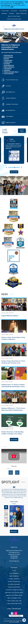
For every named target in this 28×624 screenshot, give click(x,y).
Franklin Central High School (14, 605)
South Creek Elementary (14, 588)
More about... (14, 533)
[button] (8, 167)
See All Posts (22, 130)
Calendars (4, 13)
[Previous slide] (6, 167)
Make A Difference (21, 13)
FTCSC (14, 572)
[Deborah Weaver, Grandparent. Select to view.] (6, 524)
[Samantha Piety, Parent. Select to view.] (6, 519)
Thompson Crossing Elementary (14, 591)
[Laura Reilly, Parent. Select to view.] (6, 514)
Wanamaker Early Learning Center (14, 594)
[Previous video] (11, 472)
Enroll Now (14, 10)
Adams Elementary (14, 577)
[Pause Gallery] (25, 40)
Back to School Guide (14, 16)
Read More (8, 148)
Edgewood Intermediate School (14, 597)
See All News (14, 439)
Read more (14, 466)
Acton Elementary (14, 575)
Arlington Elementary (14, 580)
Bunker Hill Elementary (14, 583)
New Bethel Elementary (14, 586)
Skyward (11, 13)
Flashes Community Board (14, 19)
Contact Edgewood (14, 562)
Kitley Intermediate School (14, 599)
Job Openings (23, 10)
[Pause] (6, 509)
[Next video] (17, 472)
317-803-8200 (14, 557)
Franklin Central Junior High (14, 602)
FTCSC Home (5, 10)
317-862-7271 (14, 559)
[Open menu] (3, 26)
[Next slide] (21, 167)
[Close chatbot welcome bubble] (9, 615)
